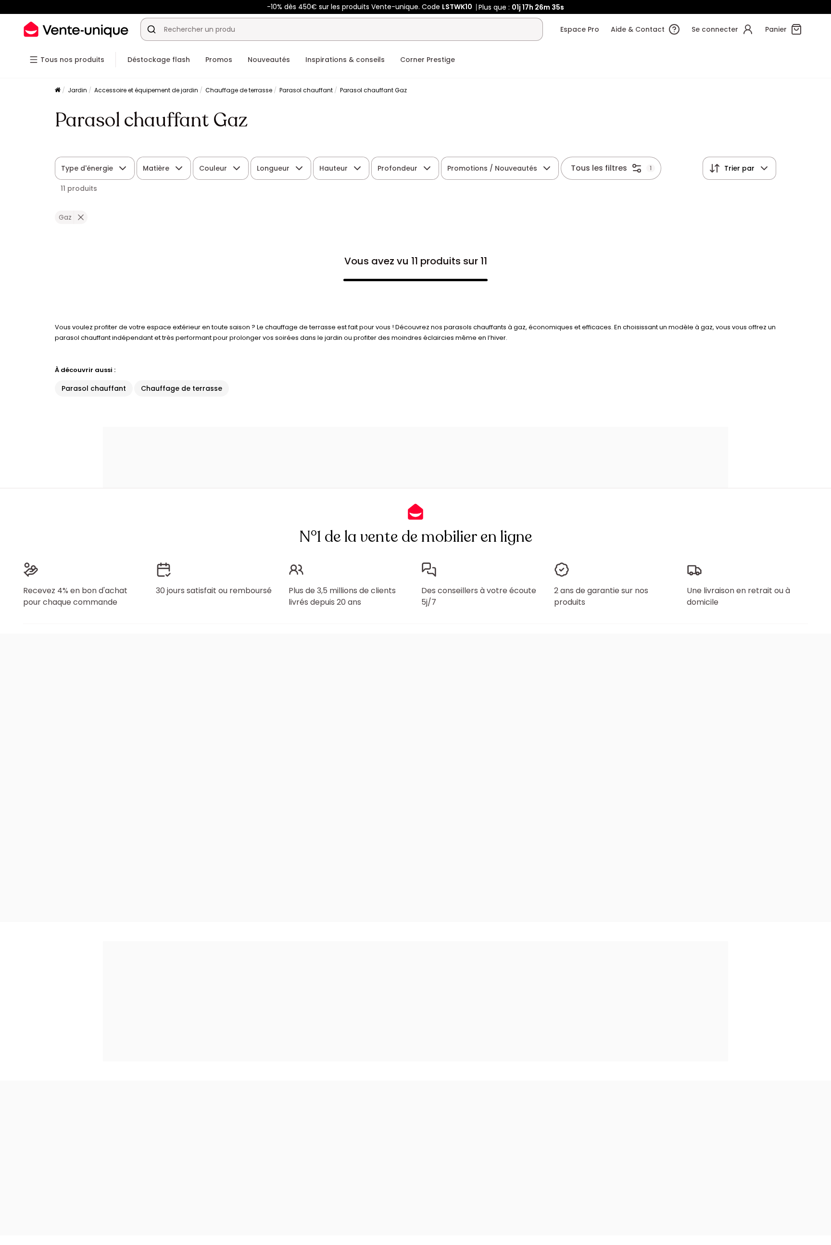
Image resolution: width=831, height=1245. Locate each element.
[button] (81, 217)
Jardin (77, 90)
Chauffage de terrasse (238, 90)
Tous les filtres (599, 168)
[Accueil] (58, 90)
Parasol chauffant (306, 90)
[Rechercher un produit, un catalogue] (151, 29)
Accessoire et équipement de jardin (146, 90)
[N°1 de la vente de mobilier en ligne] (76, 29)
